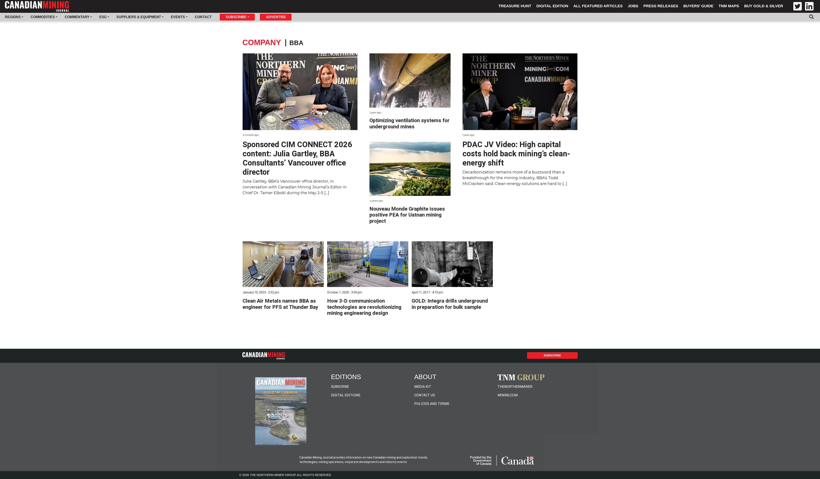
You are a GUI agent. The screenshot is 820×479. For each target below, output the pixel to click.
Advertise (276, 17)
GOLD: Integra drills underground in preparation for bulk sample (450, 304)
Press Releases (660, 6)
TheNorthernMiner (515, 387)
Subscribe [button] (236, 17)
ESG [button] (103, 17)
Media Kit (422, 387)
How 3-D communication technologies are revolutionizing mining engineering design (364, 307)
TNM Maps (729, 6)
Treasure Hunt (514, 6)
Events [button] (178, 17)
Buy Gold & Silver (763, 6)
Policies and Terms (431, 404)
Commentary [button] (77, 17)
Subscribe (552, 355)
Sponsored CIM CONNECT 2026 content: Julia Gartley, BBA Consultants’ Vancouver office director (297, 158)
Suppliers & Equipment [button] (138, 17)
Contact (203, 17)
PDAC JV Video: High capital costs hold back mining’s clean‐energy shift (516, 153)
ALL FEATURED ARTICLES (598, 6)
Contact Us (424, 395)
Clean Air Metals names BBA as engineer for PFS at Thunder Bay (280, 304)
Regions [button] (13, 17)
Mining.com (508, 395)
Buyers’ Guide (698, 6)
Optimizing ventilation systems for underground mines (409, 123)
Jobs (633, 6)
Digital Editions (345, 395)
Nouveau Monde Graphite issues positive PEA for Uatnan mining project (407, 215)
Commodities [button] (43, 17)
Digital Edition (552, 6)
